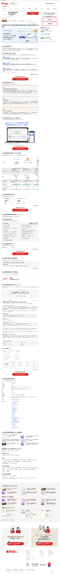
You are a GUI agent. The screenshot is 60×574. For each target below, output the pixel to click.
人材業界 (4, 471)
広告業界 (21, 469)
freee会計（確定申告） (15, 419)
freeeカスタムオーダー (15, 428)
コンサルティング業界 (9, 469)
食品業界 (8, 467)
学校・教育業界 (33, 469)
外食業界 (12, 467)
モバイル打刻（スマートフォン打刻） (31, 459)
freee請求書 (13, 413)
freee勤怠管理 (11, 14)
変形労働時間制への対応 (15, 459)
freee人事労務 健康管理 (15, 422)
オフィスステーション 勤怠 (27, 162)
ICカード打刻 (4, 461)
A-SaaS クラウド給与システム (16, 404)
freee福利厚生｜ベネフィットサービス (17, 418)
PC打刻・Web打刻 (22, 459)
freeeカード (13, 414)
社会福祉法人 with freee (15, 421)
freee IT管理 (13, 411)
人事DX (9, 10)
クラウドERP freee (14, 402)
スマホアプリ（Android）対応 (15, 455)
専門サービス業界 (31, 467)
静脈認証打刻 (9, 461)
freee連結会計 (14, 424)
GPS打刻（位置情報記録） (16, 461)
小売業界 (4, 467)
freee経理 (13, 415)
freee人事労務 (14, 403)
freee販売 (13, 412)
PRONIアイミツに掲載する (52, 41)
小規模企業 (14, 475)
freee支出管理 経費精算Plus (16, 401)
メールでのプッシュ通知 (13, 463)
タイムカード (47, 514)
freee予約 (13, 423)
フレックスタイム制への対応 (6, 459)
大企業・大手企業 (5, 475)
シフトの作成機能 (24, 461)
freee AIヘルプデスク (15, 426)
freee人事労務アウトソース (15, 417)
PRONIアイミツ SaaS (4, 10)
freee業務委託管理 (14, 408)
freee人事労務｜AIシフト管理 (16, 420)
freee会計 (13, 407)
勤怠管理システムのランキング (16, 10)
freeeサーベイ (14, 425)
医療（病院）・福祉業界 (18, 467)
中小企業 (10, 475)
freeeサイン (13, 405)
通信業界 (36, 467)
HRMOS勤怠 (28, 510)
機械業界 (4, 469)
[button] (49, 19)
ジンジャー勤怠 (8, 514)
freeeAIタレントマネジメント (16, 427)
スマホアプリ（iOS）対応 (6, 455)
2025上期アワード (15, 12)
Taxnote (13, 416)
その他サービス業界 (26, 469)
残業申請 (29, 461)
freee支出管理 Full (14, 410)
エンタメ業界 (16, 469)
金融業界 (8, 471)
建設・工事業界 (25, 467)
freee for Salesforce (15, 406)
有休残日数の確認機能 (5, 463)
